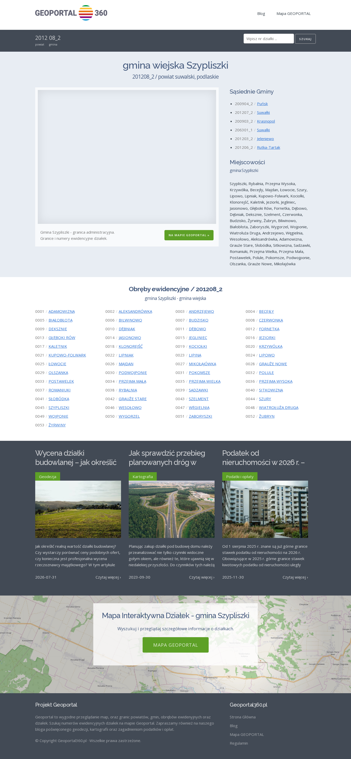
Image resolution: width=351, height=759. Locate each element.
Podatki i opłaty (240, 476)
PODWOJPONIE (133, 372)
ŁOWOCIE (57, 363)
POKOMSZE (199, 372)
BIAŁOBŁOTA (60, 320)
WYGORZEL (129, 416)
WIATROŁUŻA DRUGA (278, 407)
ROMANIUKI (60, 389)
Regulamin (239, 743)
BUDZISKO (198, 320)
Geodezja (47, 476)
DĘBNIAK (127, 328)
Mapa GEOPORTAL (293, 13)
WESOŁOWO (130, 407)
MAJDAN (126, 363)
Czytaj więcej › (108, 577)
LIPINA (195, 355)
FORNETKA (269, 328)
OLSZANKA (58, 372)
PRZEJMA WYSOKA (275, 381)
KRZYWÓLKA (270, 346)
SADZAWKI (198, 389)
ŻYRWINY (57, 424)
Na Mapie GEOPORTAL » (189, 235)
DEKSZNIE (58, 328)
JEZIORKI (267, 337)
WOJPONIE (58, 416)
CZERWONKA (271, 320)
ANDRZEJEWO (201, 311)
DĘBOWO (197, 328)
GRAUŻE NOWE (273, 363)
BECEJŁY (266, 311)
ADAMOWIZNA (62, 311)
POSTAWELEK (61, 381)
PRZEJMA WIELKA (204, 381)
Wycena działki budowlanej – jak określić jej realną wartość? (75, 462)
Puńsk (262, 103)
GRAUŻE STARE (133, 398)
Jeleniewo (265, 138)
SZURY (265, 398)
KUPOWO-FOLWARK (67, 355)
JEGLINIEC (198, 337)
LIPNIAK (126, 355)
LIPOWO (267, 355)
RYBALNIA (128, 389)
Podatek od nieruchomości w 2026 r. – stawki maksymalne (263, 462)
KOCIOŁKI (198, 346)
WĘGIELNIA (199, 407)
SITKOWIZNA (271, 389)
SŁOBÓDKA (59, 398)
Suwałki (263, 112)
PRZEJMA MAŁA (132, 381)
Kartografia (143, 476)
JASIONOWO (130, 337)
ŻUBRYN (266, 416)
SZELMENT (199, 398)
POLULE (266, 372)
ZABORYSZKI (200, 416)
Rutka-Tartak (268, 147)
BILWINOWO (130, 320)
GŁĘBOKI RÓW (62, 337)
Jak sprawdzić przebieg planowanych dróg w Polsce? (167, 462)
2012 (41, 37)
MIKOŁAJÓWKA (202, 363)
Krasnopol (266, 121)
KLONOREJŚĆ (131, 346)
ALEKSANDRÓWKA (135, 311)
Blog (261, 13)
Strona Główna (243, 716)
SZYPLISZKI (59, 407)
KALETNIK (58, 346)
